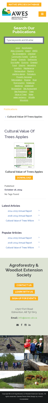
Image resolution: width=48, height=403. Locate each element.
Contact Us (24, 285)
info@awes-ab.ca (27, 317)
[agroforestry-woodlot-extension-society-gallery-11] (12, 344)
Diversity (22, 59)
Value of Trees (21, 94)
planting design (18, 74)
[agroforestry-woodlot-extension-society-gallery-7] (12, 362)
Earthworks (32, 59)
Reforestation (16, 80)
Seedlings (19, 86)
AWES (34, 51)
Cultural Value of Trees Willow (20, 220)
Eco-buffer (15, 62)
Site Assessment (30, 88)
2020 (18, 48)
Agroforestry (27, 48)
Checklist (31, 54)
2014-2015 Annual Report (20, 211)
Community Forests (20, 56)
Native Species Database (24, 4)
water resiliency (19, 97)
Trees (31, 91)
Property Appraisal (24, 77)
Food (14, 65)
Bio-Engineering (19, 54)
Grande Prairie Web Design (26, 396)
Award (27, 51)
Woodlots (24, 100)
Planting (30, 71)
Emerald (33, 62)
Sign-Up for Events (24, 298)
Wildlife (31, 97)
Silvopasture (16, 88)
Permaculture (19, 71)
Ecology (25, 62)
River (35, 80)
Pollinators (31, 74)
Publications (10, 109)
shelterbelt (29, 86)
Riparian (27, 80)
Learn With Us (24, 291)
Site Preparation (20, 91)
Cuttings (33, 56)
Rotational (30, 83)
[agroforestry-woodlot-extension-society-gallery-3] (12, 380)
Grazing (22, 65)
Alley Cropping (17, 51)
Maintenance (29, 68)
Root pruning (19, 83)
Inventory (18, 68)
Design (14, 59)
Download (24, 177)
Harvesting (31, 65)
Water (31, 94)
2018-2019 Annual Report (20, 216)
